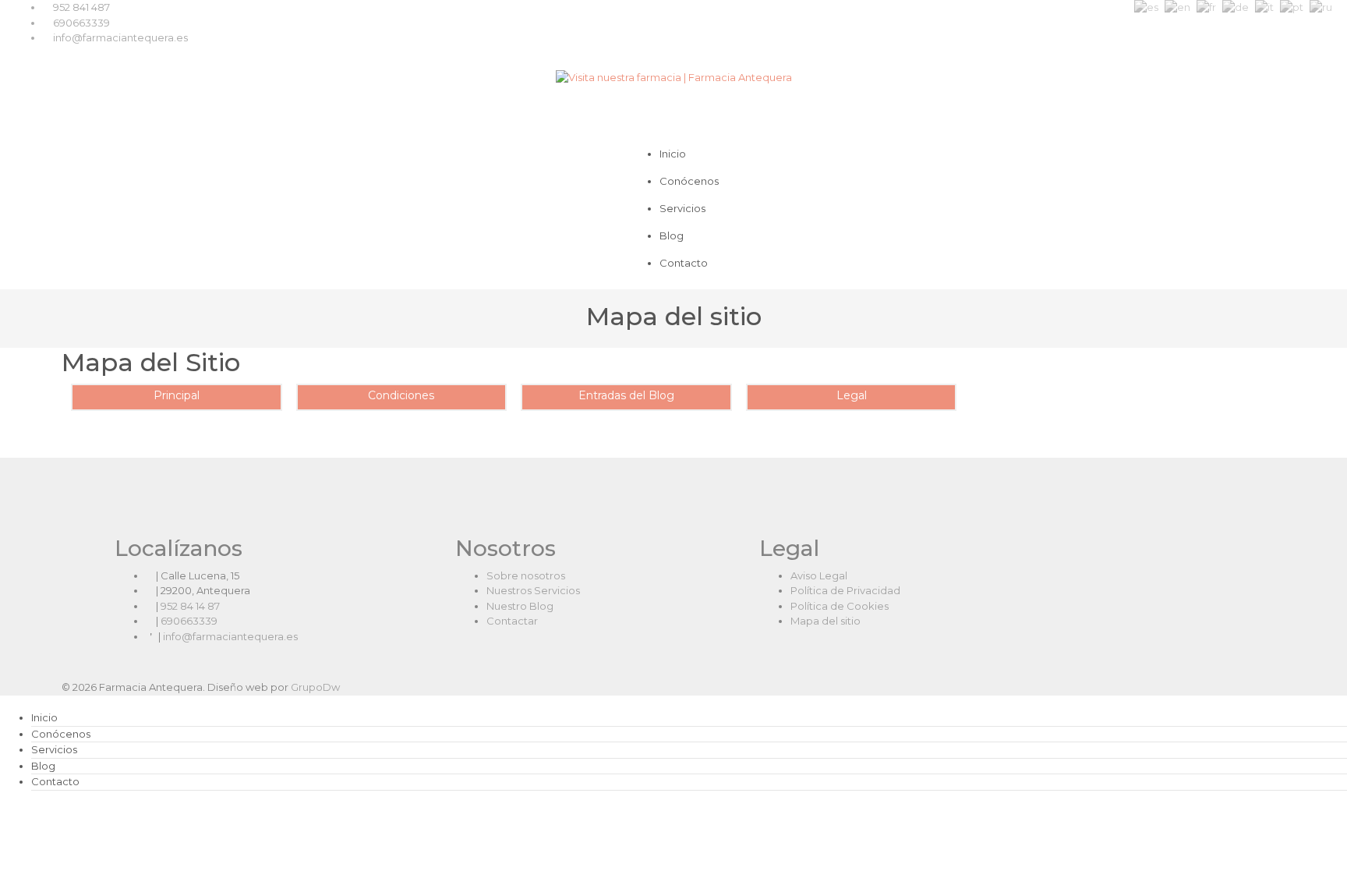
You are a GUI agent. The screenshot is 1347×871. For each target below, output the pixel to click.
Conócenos (689, 181)
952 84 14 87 (190, 606)
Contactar (512, 620)
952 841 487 (81, 7)
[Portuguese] (1291, 7)
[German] (1235, 7)
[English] (1177, 7)
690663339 (81, 22)
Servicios (682, 208)
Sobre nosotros (525, 575)
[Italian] (1264, 7)
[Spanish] (1146, 7)
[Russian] (1320, 7)
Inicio (672, 153)
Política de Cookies (839, 606)
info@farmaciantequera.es (120, 37)
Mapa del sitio (825, 620)
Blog (671, 235)
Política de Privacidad (845, 590)
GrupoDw (315, 687)
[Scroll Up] (4, 810)
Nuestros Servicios (533, 590)
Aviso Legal (818, 575)
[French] (1206, 7)
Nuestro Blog (519, 606)
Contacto (683, 263)
